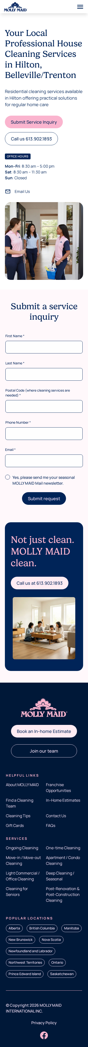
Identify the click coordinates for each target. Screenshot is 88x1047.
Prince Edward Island (25, 973)
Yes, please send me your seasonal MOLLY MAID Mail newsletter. (43, 480)
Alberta (14, 928)
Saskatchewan (62, 973)
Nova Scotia (51, 939)
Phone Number (18, 422)
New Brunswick (21, 939)
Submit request (44, 498)
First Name (14, 336)
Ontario (57, 962)
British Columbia (42, 928)
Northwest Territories (25, 962)
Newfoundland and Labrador (31, 951)
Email (10, 449)
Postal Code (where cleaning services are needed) (37, 392)
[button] (34, 122)
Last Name (14, 363)
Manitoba (71, 928)
